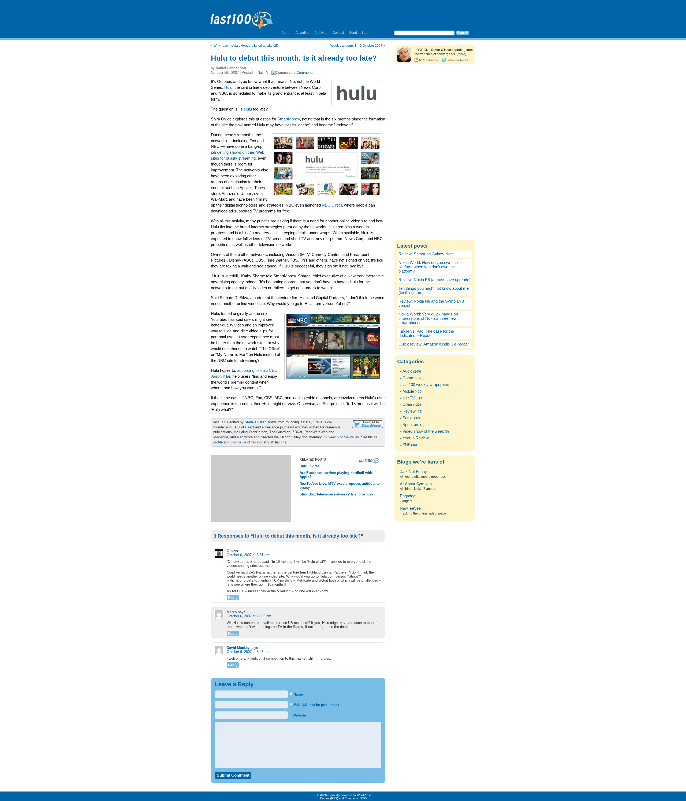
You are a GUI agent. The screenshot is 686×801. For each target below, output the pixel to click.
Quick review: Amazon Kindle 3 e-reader (433, 344)
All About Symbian (416, 484)
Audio (407, 371)
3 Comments (304, 73)
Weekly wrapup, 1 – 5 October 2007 (356, 45)
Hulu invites (309, 466)
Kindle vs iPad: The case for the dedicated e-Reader (426, 333)
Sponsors (410, 424)
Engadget (408, 496)
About (286, 33)
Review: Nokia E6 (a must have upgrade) (434, 280)
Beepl (249, 427)
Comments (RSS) (356, 798)
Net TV (263, 73)
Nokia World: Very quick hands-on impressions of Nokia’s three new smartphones (428, 318)
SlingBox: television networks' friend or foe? (337, 494)
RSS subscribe (429, 60)
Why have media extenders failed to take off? (246, 45)
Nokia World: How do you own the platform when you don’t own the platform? (428, 266)
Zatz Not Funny (413, 471)
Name (296, 694)
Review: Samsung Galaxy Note (426, 254)
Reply (232, 598)
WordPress (364, 795)
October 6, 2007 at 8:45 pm (248, 652)
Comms (409, 378)
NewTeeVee (410, 508)
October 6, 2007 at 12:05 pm (249, 616)
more (461, 54)
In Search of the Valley (341, 437)
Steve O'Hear (255, 422)
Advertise (302, 33)
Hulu (228, 87)
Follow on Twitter (457, 60)
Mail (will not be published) (314, 705)
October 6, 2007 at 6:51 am (248, 555)
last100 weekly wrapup (422, 385)
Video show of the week (423, 431)
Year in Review (415, 438)
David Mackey (238, 648)
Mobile (408, 391)
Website (299, 715)
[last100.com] (242, 18)
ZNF (406, 445)
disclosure (238, 442)
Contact (338, 33)
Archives (321, 33)
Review (409, 411)
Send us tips (358, 33)
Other (407, 404)
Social (407, 418)
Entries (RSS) (329, 798)
